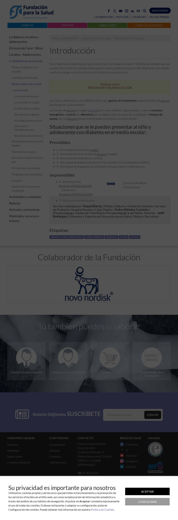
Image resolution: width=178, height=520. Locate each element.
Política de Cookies (102, 509)
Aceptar (147, 491)
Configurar (147, 501)
